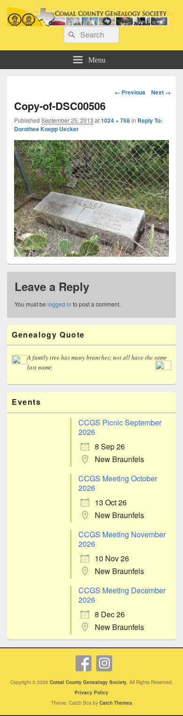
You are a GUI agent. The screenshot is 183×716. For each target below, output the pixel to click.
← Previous (129, 92)
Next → (161, 92)
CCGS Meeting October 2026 (117, 483)
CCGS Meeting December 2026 (122, 595)
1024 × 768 (115, 120)
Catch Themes (115, 703)
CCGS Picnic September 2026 (119, 427)
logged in (59, 304)
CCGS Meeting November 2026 (122, 539)
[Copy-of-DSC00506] (91, 198)
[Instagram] (104, 663)
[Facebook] (84, 663)
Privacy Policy (91, 692)
